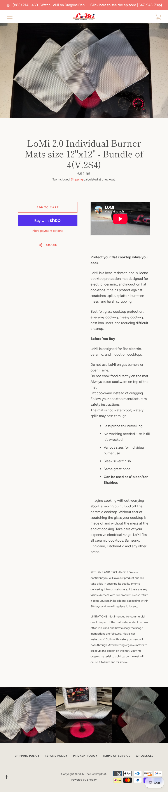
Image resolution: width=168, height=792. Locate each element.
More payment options (47, 231)
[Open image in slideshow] (84, 70)
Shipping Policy (27, 755)
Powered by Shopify (84, 779)
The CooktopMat (95, 774)
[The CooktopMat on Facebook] (6, 776)
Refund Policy (56, 755)
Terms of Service (116, 755)
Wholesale (144, 755)
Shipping (77, 179)
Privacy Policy (85, 755)
